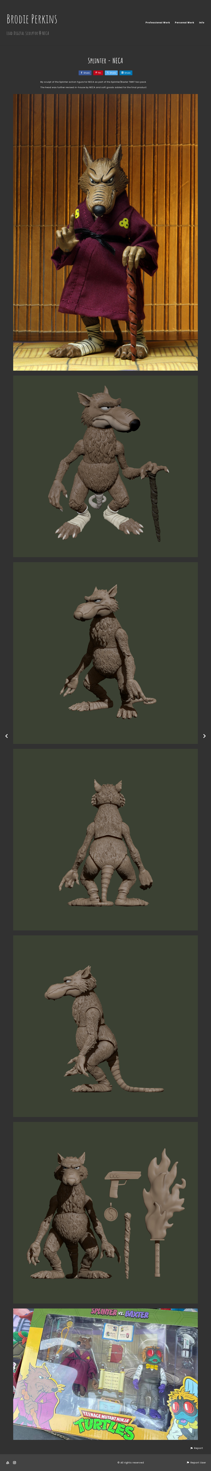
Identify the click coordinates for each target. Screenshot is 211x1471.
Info (201, 22)
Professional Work (158, 22)
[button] (196, 1448)
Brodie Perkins (32, 18)
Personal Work (184, 22)
